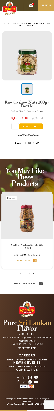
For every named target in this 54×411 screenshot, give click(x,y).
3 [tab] (29, 273)
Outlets (27, 348)
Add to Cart (24, 260)
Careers (27, 355)
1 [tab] (20, 273)
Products (27, 341)
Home (27, 327)
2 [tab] (24, 273)
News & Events (27, 362)
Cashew (19, 23)
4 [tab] (33, 273)
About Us (27, 334)
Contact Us (27, 369)
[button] (27, 89)
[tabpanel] (27, 232)
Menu (48, 5)
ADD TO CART (30, 126)
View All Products (24, 283)
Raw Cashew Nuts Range (31, 111)
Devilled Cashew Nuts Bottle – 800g (27, 246)
